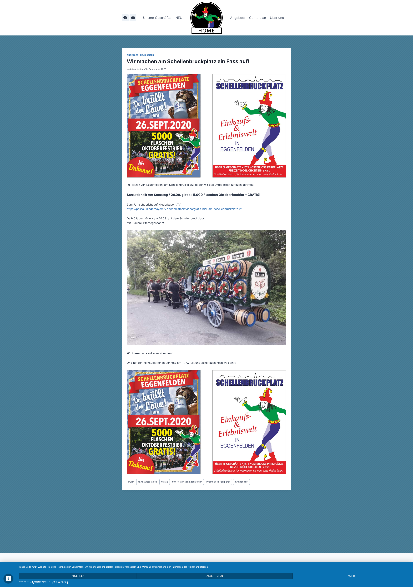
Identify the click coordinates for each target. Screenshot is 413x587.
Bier (131, 481)
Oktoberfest (241, 481)
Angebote (237, 18)
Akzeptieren (214, 575)
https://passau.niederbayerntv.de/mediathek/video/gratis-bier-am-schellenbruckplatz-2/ (184, 209)
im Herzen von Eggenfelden (187, 481)
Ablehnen (78, 575)
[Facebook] (125, 17)
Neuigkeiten (147, 55)
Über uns (277, 18)
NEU (179, 18)
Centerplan (257, 18)
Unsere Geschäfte (157, 18)
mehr (351, 575)
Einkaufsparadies (147, 481)
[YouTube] (133, 17)
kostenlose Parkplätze (218, 481)
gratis (164, 481)
